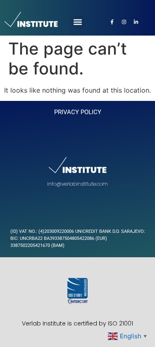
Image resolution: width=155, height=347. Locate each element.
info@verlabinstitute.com (77, 183)
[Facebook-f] (112, 22)
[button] (77, 22)
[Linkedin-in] (136, 22)
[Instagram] (124, 22)
